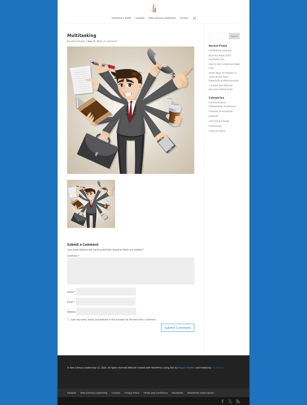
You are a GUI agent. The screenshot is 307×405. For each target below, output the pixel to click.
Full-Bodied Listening (220, 50)
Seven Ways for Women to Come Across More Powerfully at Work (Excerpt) (224, 76)
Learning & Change (219, 120)
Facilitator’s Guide (121, 18)
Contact (184, 18)
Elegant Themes (186, 367)
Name (71, 291)
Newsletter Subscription (200, 392)
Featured (213, 115)
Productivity (215, 125)
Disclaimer (177, 392)
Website (71, 311)
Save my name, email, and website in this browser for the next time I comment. (113, 319)
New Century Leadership (162, 18)
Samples (140, 18)
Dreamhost (217, 367)
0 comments (110, 41)
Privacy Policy (131, 392)
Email (71, 301)
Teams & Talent (217, 130)
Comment (73, 255)
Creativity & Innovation (221, 111)
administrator (77, 41)
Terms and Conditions (156, 392)
